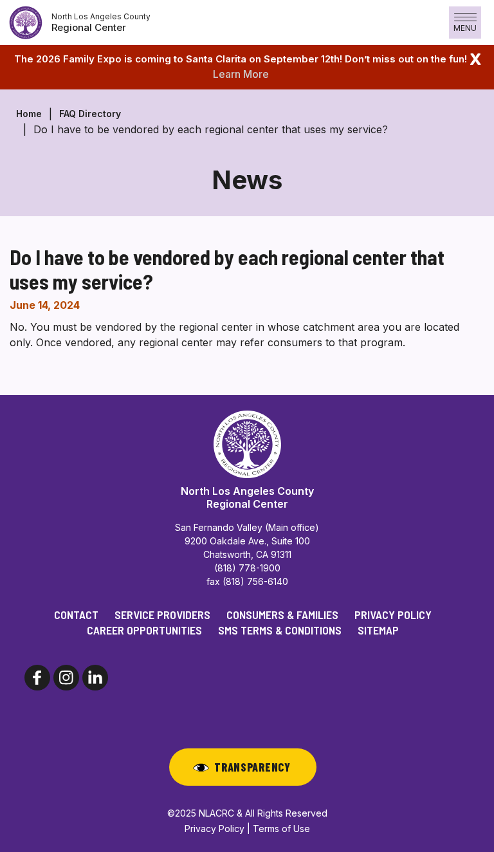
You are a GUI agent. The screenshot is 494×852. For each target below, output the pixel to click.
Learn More (241, 74)
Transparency (252, 767)
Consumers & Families (282, 614)
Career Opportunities (144, 630)
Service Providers (162, 614)
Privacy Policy (393, 614)
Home (29, 113)
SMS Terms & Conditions (280, 630)
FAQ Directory (90, 113)
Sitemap (378, 630)
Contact (76, 614)
